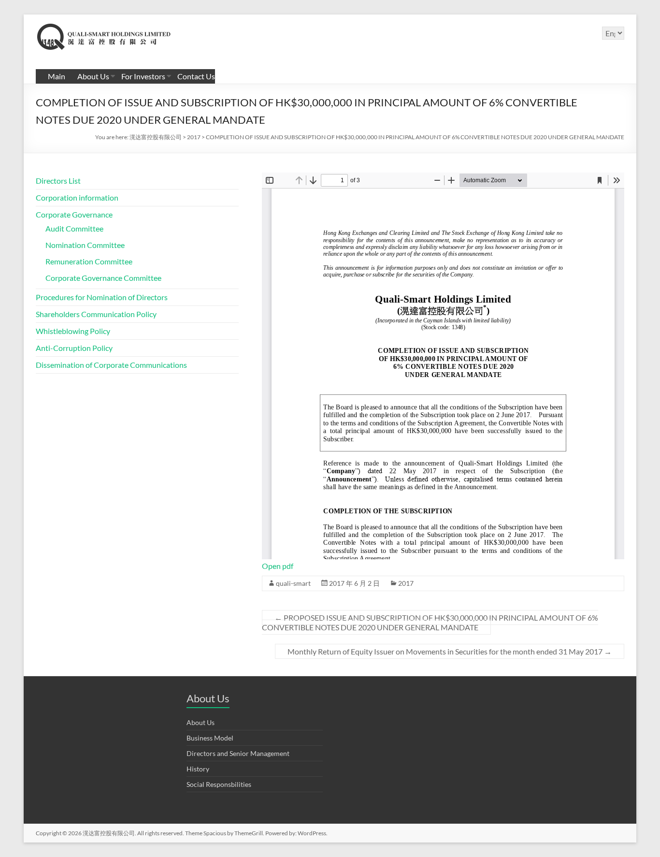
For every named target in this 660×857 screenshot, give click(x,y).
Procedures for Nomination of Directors (102, 297)
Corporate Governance (74, 214)
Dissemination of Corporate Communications (111, 364)
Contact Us (196, 76)
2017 (406, 583)
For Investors (143, 76)
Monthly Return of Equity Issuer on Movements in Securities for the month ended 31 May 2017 (449, 651)
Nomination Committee (85, 244)
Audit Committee (74, 228)
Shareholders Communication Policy (96, 314)
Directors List (58, 180)
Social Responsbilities (219, 784)
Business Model (210, 738)
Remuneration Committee (88, 261)
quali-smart (293, 583)
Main (56, 76)
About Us (93, 76)
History (198, 769)
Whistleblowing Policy (73, 330)
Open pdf (277, 565)
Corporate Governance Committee (103, 277)
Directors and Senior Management (238, 753)
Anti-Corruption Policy (74, 347)
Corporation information (77, 197)
